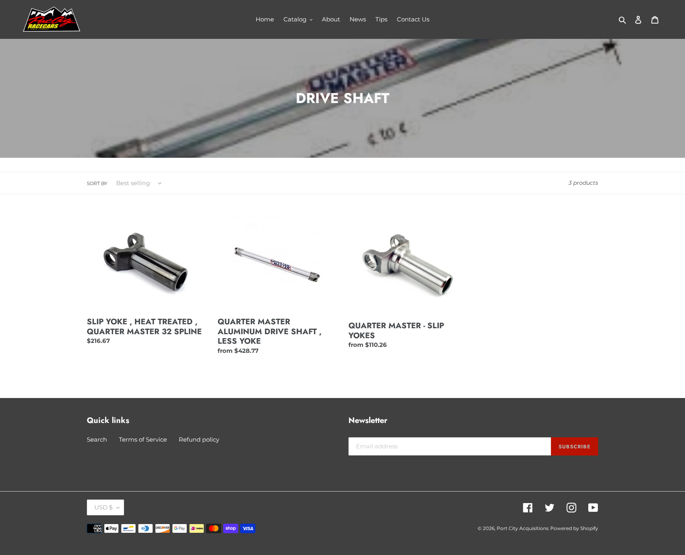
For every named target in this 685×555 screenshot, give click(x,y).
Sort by (97, 183)
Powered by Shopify (574, 528)
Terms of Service (143, 439)
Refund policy (199, 439)
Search (97, 439)
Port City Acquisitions (523, 528)
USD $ (103, 507)
